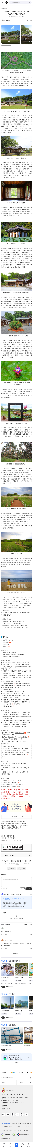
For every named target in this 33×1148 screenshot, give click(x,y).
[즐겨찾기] (26, 20)
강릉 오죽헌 (4, 780)
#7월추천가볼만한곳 (22, 821)
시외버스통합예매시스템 (7, 683)
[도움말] (2, 889)
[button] (16, 1062)
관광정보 (3, 1082)
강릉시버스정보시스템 (7, 689)
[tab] (4, 1145)
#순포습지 (25, 825)
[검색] (29, 2)
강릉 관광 (5, 646)
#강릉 (2, 823)
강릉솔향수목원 (5, 786)
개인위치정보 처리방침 (7, 1127)
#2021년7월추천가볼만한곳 (8, 821)
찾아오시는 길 (4, 1109)
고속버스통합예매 (9, 685)
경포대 (20, 780)
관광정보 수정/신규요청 (7, 1077)
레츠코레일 (9, 704)
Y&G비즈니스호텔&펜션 (21, 737)
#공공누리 (13, 825)
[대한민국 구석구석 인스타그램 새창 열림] (22, 1114)
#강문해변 (18, 823)
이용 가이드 (4, 1106)
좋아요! (12, 868)
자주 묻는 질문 (18, 1130)
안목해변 (14, 786)
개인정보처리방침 (6, 1123)
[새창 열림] (5, 1134)
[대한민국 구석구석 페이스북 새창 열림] (8, 1114)
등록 (29, 888)
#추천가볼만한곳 (16, 827)
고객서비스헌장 (26, 1127)
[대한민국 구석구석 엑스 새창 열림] (17, 1114)
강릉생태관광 (6, 644)
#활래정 (17, 829)
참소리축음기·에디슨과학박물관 (9, 782)
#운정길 (9, 827)
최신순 (25, 924)
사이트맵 (26, 1130)
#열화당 (3, 827)
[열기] (29, 855)
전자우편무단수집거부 (7, 1130)
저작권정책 (17, 1127)
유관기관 (20, 1082)
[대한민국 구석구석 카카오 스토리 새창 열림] (12, 1114)
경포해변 (12, 780)
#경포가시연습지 (5, 825)
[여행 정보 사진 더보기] (16, 60)
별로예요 (23, 868)
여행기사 (5, 8)
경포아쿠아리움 (20, 784)
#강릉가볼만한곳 (10, 823)
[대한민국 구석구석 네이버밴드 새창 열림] (26, 1114)
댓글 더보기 (15, 954)
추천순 (30, 924)
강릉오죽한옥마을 (19, 733)
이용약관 (14, 1123)
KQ (25, 754)
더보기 (29, 847)
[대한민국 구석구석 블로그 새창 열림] (3, 1114)
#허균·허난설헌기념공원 (7, 829)
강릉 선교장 (6, 642)
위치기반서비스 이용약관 (25, 1123)
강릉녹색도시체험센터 (7, 784)
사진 (24, 889)
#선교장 (20, 825)
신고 (31, 934)
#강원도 (24, 823)
